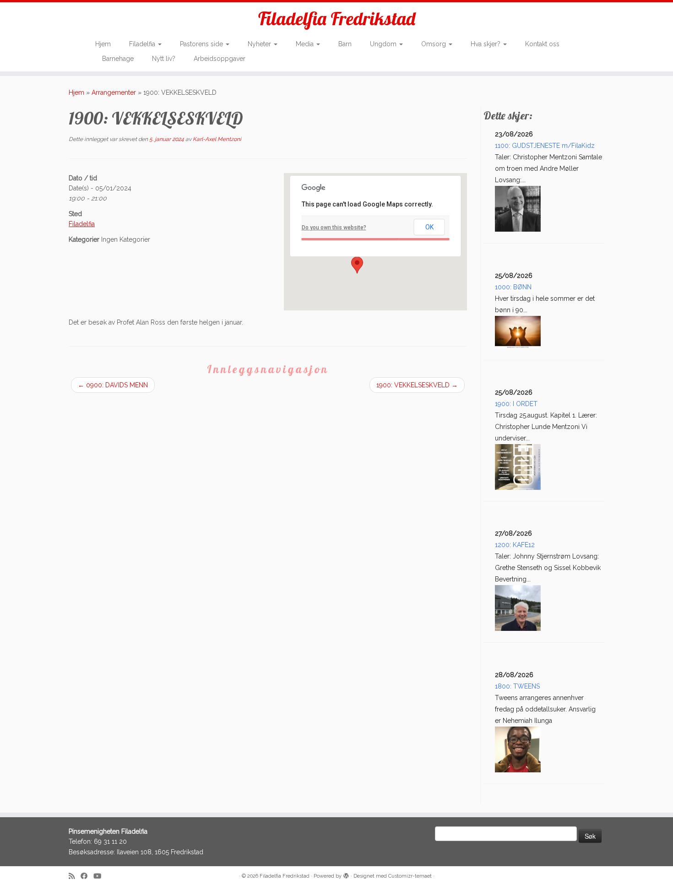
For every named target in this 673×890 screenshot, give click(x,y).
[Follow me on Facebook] (87, 876)
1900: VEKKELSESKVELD (417, 385)
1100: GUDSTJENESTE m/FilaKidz (545, 145)
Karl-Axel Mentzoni (217, 139)
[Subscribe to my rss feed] (75, 876)
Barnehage (118, 58)
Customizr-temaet (410, 876)
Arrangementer (114, 92)
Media (305, 44)
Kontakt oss (542, 44)
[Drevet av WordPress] (346, 874)
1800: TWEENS (517, 686)
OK (429, 227)
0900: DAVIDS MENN (113, 385)
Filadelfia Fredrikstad (336, 18)
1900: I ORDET (516, 403)
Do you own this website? (334, 227)
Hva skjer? (486, 44)
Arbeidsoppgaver (219, 58)
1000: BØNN (513, 287)
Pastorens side (202, 44)
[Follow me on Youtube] (100, 876)
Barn (345, 44)
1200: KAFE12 (515, 544)
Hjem (103, 44)
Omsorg (434, 44)
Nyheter (260, 44)
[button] (357, 265)
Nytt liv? (163, 58)
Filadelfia (143, 44)
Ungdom (384, 44)
